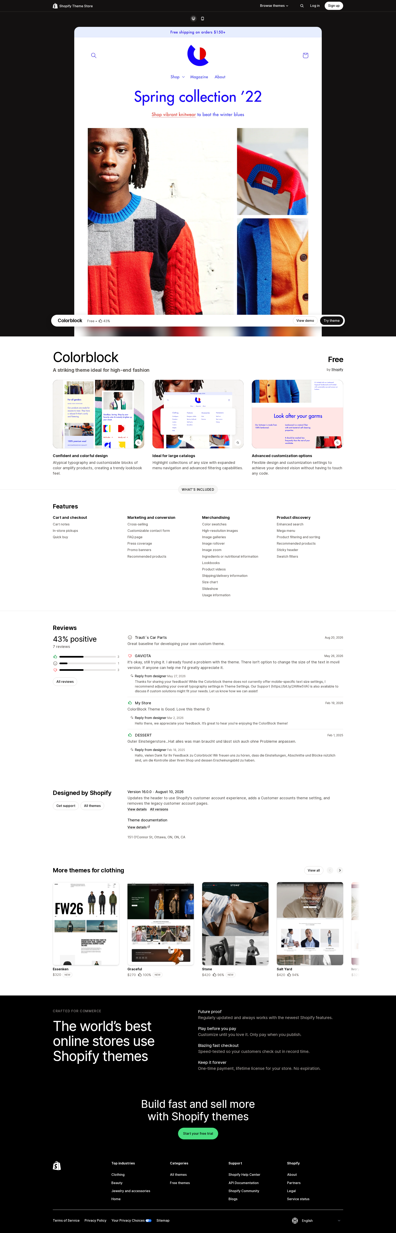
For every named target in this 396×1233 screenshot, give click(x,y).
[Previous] (330, 870)
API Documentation (244, 1183)
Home (116, 1199)
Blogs (233, 1199)
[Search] (302, 5)
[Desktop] (193, 18)
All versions (159, 809)
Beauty (117, 1183)
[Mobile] (202, 18)
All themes (92, 806)
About (292, 1174)
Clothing (118, 1174)
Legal (291, 1191)
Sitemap (163, 1220)
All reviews (65, 681)
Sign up (334, 6)
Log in (315, 6)
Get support (65, 806)
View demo (305, 320)
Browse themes (272, 6)
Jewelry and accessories (130, 1191)
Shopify (337, 369)
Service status (298, 1199)
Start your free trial (198, 1133)
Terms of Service (66, 1220)
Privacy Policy (95, 1220)
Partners (294, 1183)
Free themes (180, 1183)
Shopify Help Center (244, 1174)
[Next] (340, 870)
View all (314, 870)
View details (137, 809)
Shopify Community (244, 1191)
